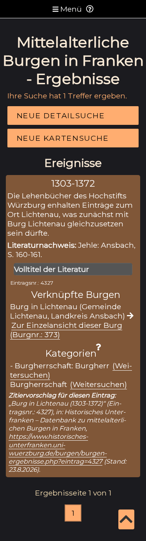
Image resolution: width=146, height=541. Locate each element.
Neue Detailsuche (61, 115)
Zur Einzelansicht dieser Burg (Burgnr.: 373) (66, 329)
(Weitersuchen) (98, 384)
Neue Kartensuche (63, 138)
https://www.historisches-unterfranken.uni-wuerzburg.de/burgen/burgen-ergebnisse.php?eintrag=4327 (58, 448)
